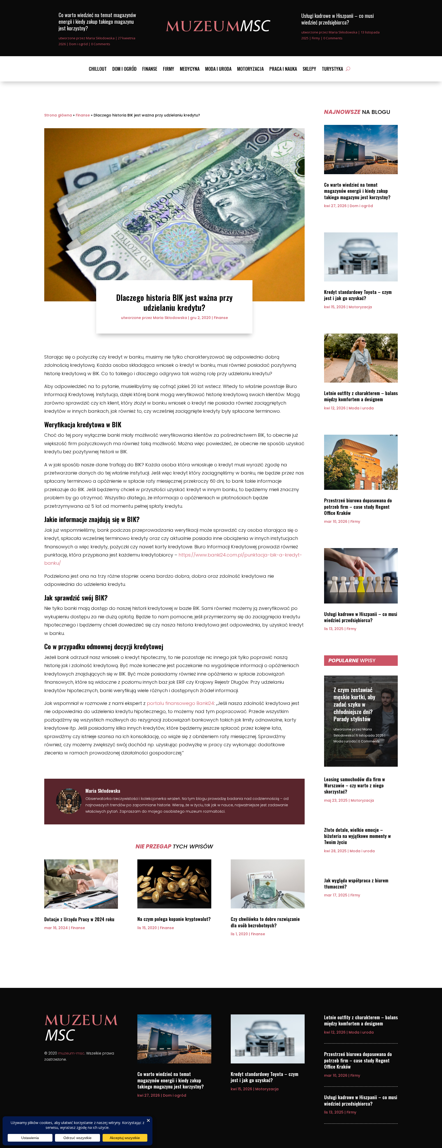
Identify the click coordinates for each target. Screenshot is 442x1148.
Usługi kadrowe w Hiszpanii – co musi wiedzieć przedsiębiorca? (337, 19)
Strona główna (58, 115)
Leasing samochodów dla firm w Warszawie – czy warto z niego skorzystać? (354, 785)
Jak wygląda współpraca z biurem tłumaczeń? (356, 883)
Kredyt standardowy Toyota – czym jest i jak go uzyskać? (358, 295)
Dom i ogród (78, 44)
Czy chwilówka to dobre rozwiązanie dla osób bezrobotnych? (265, 922)
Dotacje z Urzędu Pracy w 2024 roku (79, 919)
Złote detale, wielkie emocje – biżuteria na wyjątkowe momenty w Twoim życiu (357, 836)
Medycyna (190, 69)
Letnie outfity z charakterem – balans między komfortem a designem (361, 396)
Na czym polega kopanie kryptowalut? (174, 919)
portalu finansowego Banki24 (180, 703)
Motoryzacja (250, 69)
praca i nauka (283, 69)
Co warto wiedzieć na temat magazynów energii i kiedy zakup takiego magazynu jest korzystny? (97, 21)
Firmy (316, 38)
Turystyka (332, 69)
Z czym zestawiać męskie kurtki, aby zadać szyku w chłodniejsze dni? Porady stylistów (354, 704)
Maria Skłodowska (100, 38)
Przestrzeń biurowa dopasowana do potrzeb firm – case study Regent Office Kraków (358, 506)
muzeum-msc (71, 1053)
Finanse (149, 69)
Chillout (98, 69)
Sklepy (309, 69)
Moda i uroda (218, 69)
